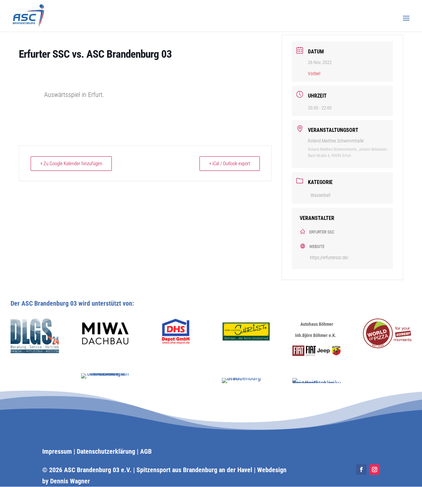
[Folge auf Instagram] (374, 469)
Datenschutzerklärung (106, 451)
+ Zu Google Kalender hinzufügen (71, 164)
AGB (146, 451)
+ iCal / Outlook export (229, 164)
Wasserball (320, 195)
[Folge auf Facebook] (361, 469)
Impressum (57, 451)
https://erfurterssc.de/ (329, 257)
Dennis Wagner (70, 481)
